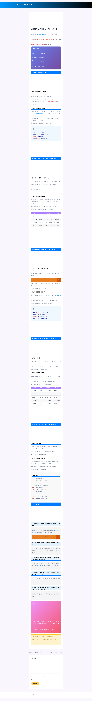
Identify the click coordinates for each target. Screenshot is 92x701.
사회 (68, 5)
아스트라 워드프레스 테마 (57, 694)
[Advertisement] (46, 21)
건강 (72, 5)
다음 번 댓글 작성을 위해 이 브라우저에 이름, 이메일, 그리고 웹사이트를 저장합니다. (45, 679)
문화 (65, 5)
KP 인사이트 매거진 (24, 4)
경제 (62, 5)
